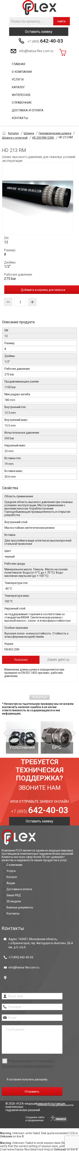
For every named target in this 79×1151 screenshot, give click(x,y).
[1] (22, 737)
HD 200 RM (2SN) (43, 137)
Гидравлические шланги (55, 133)
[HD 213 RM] (37, 199)
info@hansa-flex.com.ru (36, 51)
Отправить (32, 1091)
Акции (10, 883)
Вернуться (39, 697)
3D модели (13, 901)
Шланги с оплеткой (15, 137)
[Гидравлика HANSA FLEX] (39, 7)
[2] (57, 737)
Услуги (17, 79)
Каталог (18, 87)
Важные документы (19, 907)
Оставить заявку (38, 31)
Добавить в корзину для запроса (43, 289)
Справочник (22, 102)
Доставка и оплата (27, 110)
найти (61, 21)
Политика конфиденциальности (55, 1105)
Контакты (20, 118)
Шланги (29, 133)
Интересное (21, 95)
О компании (22, 72)
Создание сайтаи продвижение (35, 1119)
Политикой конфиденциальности (27, 1066)
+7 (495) (45, 41)
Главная (18, 64)
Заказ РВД (13, 895)
